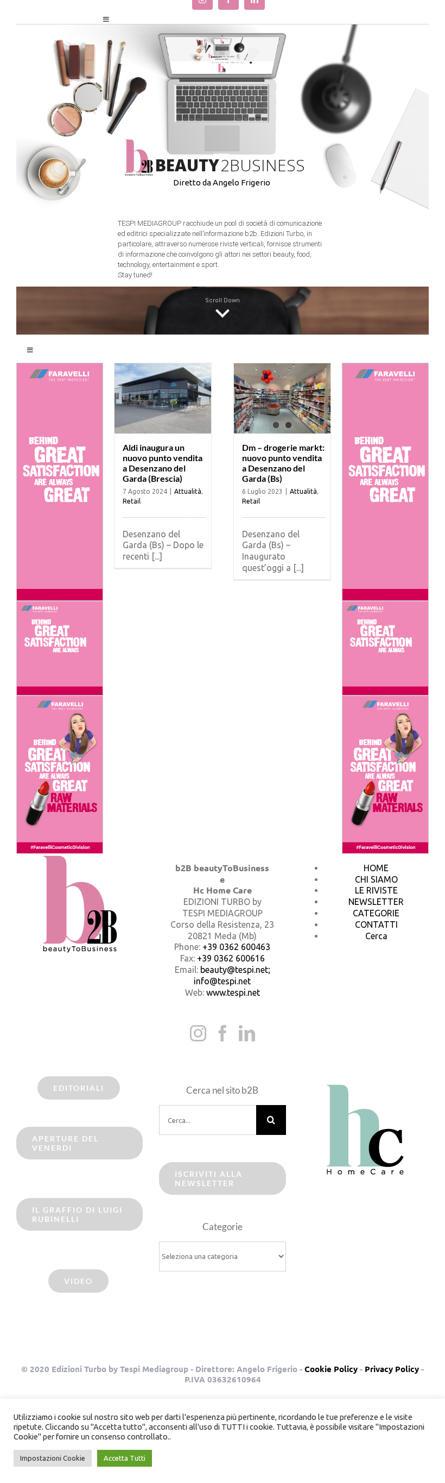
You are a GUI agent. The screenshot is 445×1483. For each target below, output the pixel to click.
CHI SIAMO (376, 879)
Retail (132, 501)
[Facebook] (222, 1033)
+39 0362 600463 (236, 947)
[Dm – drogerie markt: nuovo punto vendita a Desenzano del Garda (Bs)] (282, 398)
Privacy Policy (392, 1368)
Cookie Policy (331, 1368)
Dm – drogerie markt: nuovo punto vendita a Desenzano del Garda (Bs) (283, 463)
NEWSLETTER (376, 902)
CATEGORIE (376, 913)
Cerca (376, 936)
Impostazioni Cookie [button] (52, 1458)
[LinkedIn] (247, 1033)
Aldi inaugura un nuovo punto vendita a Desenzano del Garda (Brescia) (162, 463)
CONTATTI (376, 924)
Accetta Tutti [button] (124, 1458)
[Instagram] (198, 1033)
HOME (376, 868)
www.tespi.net (233, 992)
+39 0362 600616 (231, 958)
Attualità (187, 491)
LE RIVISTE (376, 890)
